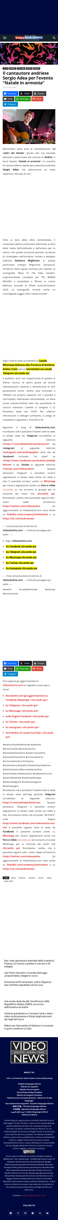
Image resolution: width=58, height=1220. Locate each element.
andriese (22, 878)
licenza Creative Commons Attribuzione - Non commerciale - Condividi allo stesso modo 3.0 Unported (29, 1159)
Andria (12, 68)
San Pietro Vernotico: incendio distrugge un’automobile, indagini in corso (25, 974)
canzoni (41, 878)
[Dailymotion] (10, 1213)
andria (13, 878)
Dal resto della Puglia (17, 954)
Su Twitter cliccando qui (20, 562)
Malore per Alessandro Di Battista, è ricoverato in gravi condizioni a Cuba (28, 1027)
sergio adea (8, 881)
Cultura (21, 68)
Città (6, 68)
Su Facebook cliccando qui (21, 546)
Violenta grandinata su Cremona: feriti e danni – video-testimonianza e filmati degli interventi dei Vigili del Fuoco (29, 1016)
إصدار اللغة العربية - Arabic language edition (29, 1112)
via (47, 481)
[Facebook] (18, 1213)
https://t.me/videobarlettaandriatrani (26, 443)
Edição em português (29, 1089)
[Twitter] (40, 1213)
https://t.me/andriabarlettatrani (21, 802)
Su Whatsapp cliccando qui (21, 557)
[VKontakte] (47, 1213)
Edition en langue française (29, 1095)
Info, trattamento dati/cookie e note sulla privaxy (29, 1078)
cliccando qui (10, 489)
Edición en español (29, 1086)
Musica (36, 68)
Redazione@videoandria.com (33, 1195)
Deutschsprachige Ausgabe (29, 1092)
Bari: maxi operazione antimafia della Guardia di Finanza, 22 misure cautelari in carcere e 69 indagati (29, 963)
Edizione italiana (29, 1114)
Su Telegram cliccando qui (21, 551)
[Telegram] (32, 1213)
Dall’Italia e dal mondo (17, 995)
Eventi (29, 68)
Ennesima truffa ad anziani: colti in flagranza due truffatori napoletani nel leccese (27, 983)
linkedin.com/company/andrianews (27, 514)
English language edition (29, 1084)
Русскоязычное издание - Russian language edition (30, 1103)
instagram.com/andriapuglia (20, 452)
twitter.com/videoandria (18, 468)
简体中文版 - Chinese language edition (29, 1106)
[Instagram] (25, 1213)
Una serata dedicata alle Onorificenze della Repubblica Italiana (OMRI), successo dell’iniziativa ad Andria (26, 1004)
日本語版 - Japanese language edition (29, 1109)
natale (49, 878)
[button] (4, 38)
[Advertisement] (29, 17)
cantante (31, 878)
